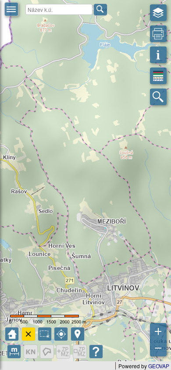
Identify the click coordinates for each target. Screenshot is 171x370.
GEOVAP (158, 366)
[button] (11, 9)
